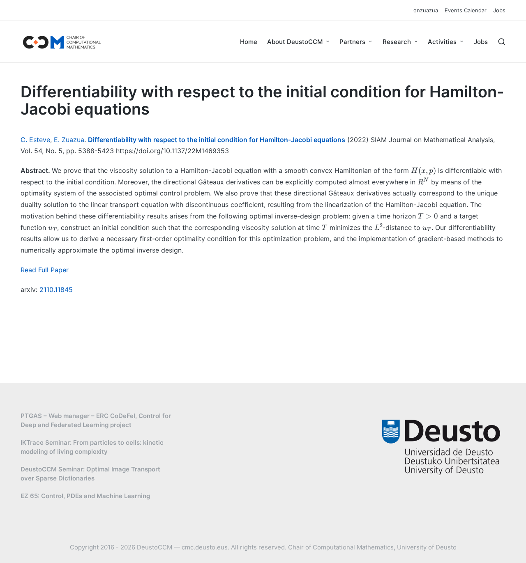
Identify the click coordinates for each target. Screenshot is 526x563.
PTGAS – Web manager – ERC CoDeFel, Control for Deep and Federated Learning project (96, 420)
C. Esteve (35, 140)
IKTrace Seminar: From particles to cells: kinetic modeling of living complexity (92, 447)
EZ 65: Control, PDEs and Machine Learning (85, 496)
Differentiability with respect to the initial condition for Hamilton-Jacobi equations (216, 140)
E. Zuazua (69, 140)
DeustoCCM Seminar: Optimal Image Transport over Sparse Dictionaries (90, 474)
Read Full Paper (45, 270)
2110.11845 (56, 289)
